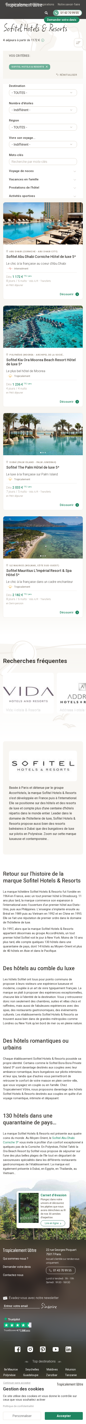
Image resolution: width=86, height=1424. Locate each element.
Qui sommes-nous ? (15, 1258)
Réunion (70, 1369)
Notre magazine (70, 11)
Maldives (52, 1369)
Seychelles (32, 1369)
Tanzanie (71, 1375)
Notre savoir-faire (69, 4)
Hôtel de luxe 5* (41, 256)
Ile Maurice (11, 1369)
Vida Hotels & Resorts (23, 710)
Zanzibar (51, 1375)
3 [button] (45, 241)
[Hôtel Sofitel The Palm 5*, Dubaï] (43, 434)
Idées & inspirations (42, 4)
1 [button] (40, 241)
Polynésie (9, 1375)
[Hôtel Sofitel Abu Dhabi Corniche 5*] (43, 223)
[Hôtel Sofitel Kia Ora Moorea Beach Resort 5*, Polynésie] (43, 327)
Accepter (64, 1416)
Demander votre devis (17, 1266)
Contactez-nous (13, 1275)
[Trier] (78, 43)
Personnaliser (22, 1416)
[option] (43, 223)
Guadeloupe (30, 1375)
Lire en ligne (52, 1223)
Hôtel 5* (39, 572)
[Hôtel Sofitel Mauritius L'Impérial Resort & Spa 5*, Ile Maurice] (43, 537)
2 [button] (43, 241)
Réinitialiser (68, 75)
